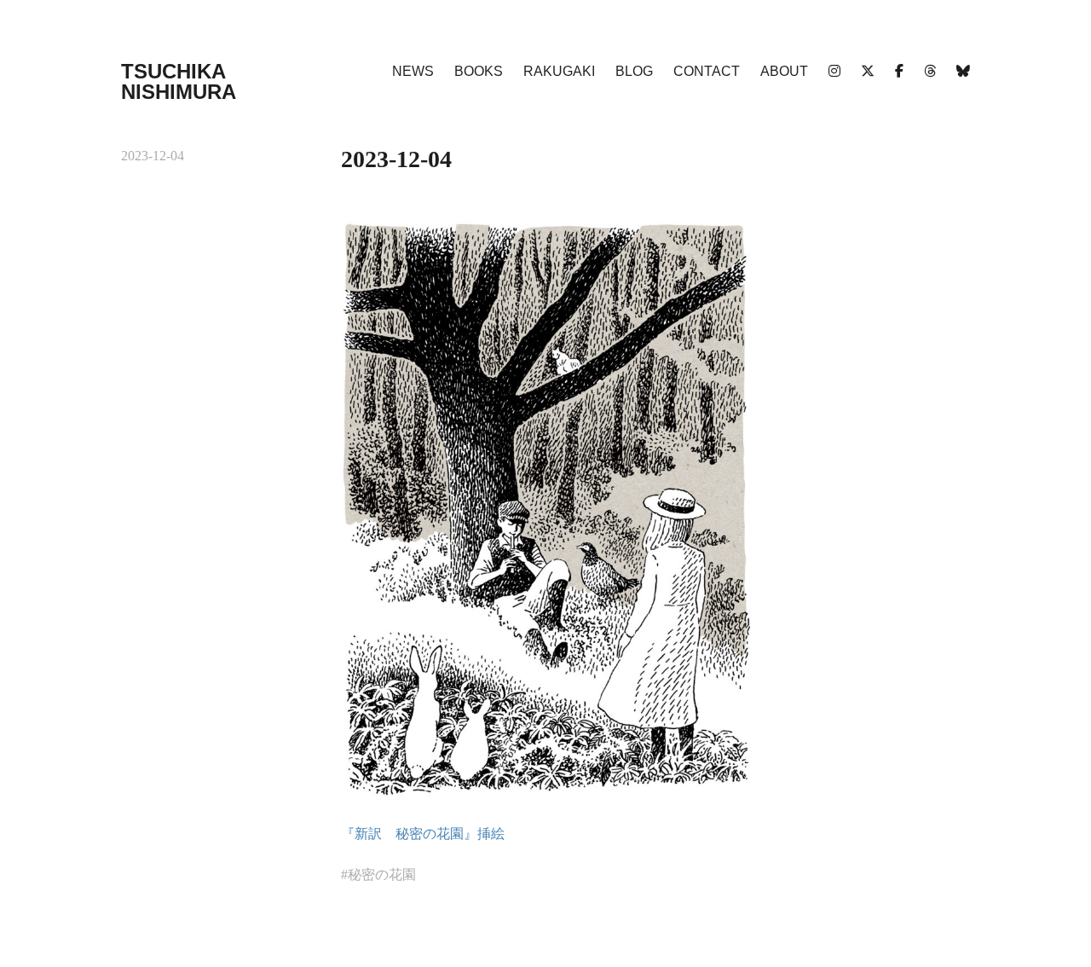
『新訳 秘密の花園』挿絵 (423, 833)
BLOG (634, 71)
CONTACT (706, 71)
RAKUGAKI (559, 71)
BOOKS (478, 71)
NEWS (413, 71)
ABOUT (784, 71)
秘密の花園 (382, 874)
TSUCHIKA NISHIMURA (178, 81)
